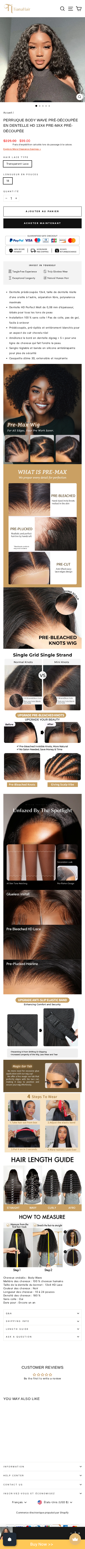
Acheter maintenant (42, 223)
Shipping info (17, 1321)
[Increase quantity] (79, 1533)
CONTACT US (13, 1484)
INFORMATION (14, 1466)
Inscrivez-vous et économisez (29, 1493)
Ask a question (19, 1337)
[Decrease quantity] (71, 1533)
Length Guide (17, 1329)
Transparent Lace (17, 163)
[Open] (9, 1539)
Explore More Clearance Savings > (22, 149)
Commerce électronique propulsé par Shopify (42, 1512)
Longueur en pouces (21, 174)
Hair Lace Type (15, 157)
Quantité (11, 191)
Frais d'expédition (22, 144)
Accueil (7, 112)
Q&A (9, 1313)
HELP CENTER (13, 1475)
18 (7, 180)
